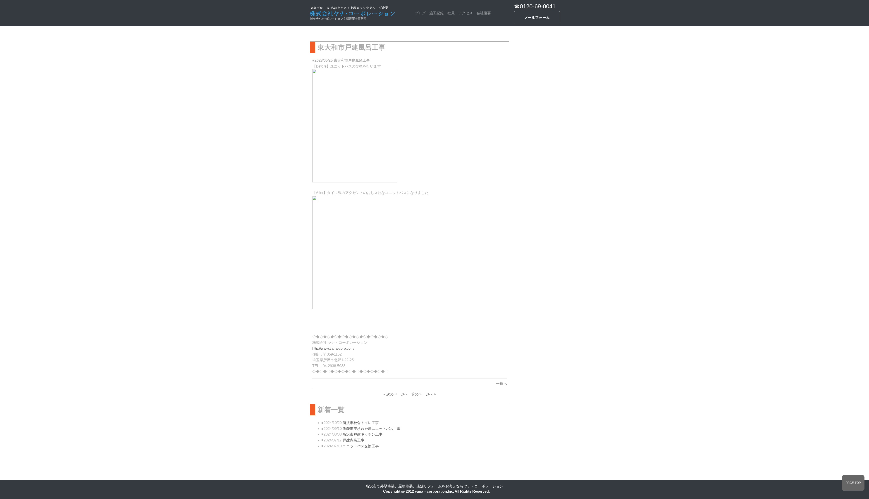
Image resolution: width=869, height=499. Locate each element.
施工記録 (436, 13)
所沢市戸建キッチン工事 (362, 434)
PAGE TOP (853, 482)
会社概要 (483, 13)
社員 (451, 13)
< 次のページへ (395, 394)
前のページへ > (423, 394)
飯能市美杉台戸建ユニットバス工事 (372, 429)
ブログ (420, 13)
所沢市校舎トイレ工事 (361, 423)
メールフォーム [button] (537, 17)
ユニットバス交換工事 (361, 446)
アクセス (465, 13)
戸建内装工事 (353, 440)
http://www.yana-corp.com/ (333, 348)
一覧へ (501, 383)
